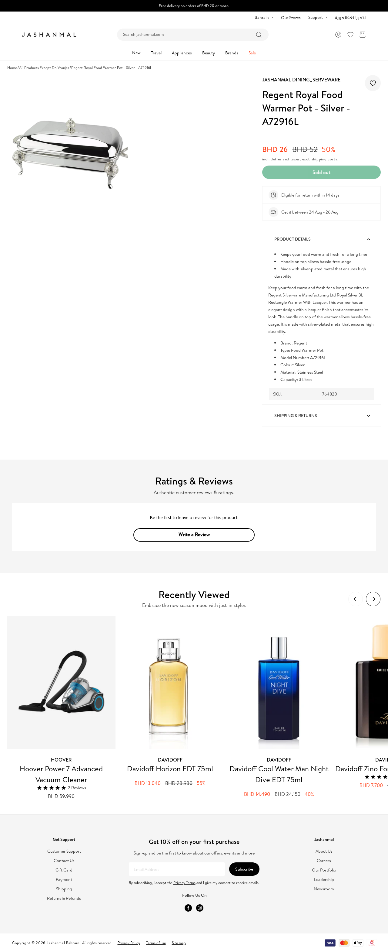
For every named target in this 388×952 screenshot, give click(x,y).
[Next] (373, 599)
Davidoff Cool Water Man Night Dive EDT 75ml (279, 774)
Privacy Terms (184, 882)
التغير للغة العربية (350, 17)
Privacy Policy (129, 942)
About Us (324, 851)
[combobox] (193, 35)
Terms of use (156, 942)
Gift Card (63, 870)
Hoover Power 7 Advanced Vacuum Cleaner (61, 774)
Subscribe (244, 869)
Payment (64, 879)
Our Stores (291, 18)
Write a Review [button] (194, 534)
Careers (324, 861)
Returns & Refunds (64, 898)
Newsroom (324, 889)
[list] (197, 708)
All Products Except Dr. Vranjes (44, 67)
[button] (362, 34)
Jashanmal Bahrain (63, 942)
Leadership (324, 879)
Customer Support (64, 851)
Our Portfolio (324, 870)
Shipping (64, 889)
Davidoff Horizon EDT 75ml (170, 768)
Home (12, 67)
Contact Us (64, 861)
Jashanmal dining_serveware (301, 79)
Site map (179, 942)
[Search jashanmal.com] (259, 35)
